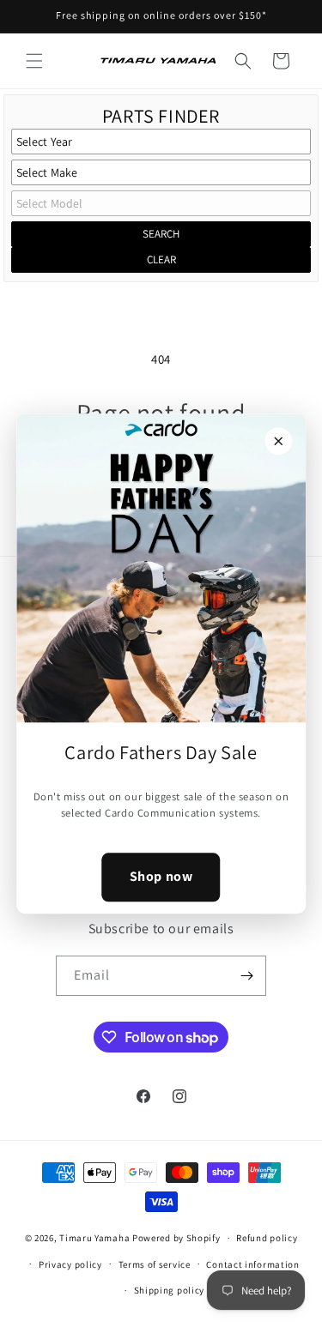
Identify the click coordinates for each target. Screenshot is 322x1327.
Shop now (161, 876)
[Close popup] (278, 441)
